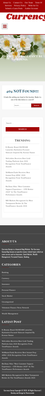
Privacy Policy (20, 5)
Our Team (29, 3)
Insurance (6, 284)
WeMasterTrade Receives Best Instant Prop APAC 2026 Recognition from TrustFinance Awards (18, 176)
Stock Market (7, 296)
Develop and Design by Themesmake (22, 393)
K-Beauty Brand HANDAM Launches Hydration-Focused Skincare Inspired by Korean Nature (20, 150)
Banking (5, 272)
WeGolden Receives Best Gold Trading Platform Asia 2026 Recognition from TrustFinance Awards (18, 162)
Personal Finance (8, 290)
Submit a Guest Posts (14, 8)
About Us (7, 3)
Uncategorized (8, 302)
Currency (5, 278)
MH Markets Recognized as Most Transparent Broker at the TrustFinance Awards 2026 (19, 203)
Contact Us (17, 3)
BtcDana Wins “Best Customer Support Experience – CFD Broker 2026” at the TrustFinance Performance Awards (19, 191)
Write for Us (33, 5)
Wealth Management (10, 314)
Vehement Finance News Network (15, 308)
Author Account (31, 8)
